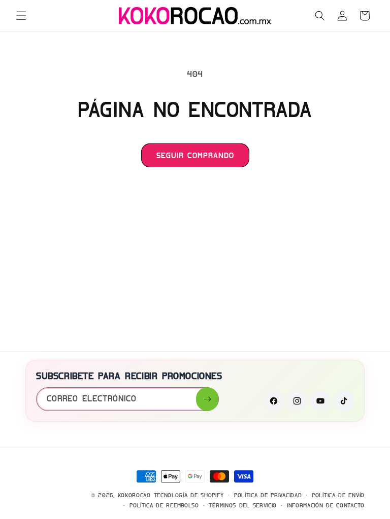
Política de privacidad (268, 495)
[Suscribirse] (207, 399)
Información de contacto (326, 505)
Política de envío (338, 495)
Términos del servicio (243, 505)
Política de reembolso (164, 505)
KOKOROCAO (134, 495)
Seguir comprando (195, 155)
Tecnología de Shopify (189, 495)
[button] (21, 16)
